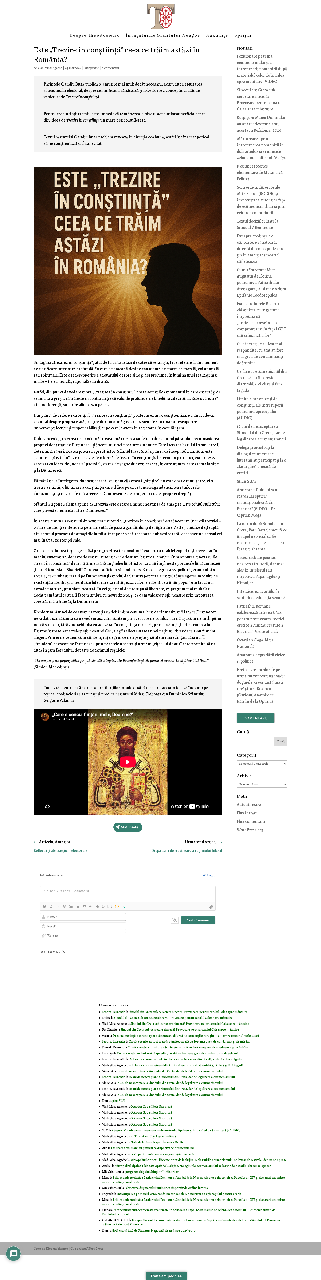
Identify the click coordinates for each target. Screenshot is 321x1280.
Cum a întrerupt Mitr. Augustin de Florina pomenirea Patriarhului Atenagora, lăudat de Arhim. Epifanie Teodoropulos (262, 282)
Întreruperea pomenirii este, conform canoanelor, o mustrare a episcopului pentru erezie (179, 1194)
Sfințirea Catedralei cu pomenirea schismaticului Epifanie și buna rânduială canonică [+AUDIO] (176, 1130)
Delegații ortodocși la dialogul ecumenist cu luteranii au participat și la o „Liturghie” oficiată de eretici (261, 460)
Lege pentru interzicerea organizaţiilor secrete (162, 1154)
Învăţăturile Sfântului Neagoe (163, 36)
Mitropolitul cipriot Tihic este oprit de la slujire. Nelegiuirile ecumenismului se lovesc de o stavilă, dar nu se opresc (208, 1160)
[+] (110, 906)
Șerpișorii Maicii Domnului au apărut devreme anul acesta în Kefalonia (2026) (261, 124)
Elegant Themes (57, 1248)
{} (103, 906)
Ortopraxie (91, 68)
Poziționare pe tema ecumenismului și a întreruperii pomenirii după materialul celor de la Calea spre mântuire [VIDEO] (262, 68)
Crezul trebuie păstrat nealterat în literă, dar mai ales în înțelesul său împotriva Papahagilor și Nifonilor (260, 570)
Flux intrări (247, 813)
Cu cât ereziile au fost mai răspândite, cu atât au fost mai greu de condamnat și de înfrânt (189, 1041)
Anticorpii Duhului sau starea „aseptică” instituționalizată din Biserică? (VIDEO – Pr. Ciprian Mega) (257, 502)
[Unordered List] (77, 906)
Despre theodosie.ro (95, 36)
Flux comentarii (251, 821)
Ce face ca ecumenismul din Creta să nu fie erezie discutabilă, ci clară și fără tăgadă (185, 1059)
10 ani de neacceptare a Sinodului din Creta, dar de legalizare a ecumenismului (261, 433)
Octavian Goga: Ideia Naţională (151, 1106)
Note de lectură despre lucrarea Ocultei (157, 1142)
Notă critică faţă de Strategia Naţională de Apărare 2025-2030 (153, 1230)
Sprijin (242, 36)
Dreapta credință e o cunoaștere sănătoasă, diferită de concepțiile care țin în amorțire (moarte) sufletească (260, 248)
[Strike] (64, 906)
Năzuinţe (217, 36)
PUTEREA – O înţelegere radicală (153, 1136)
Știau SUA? (246, 481)
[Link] (97, 906)
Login (211, 875)
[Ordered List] (71, 906)
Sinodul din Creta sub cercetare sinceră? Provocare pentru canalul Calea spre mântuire (188, 1012)
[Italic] (51, 906)
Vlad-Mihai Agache (50, 68)
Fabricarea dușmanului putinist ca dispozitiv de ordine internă (153, 1148)
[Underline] (58, 906)
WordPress (95, 1248)
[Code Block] (90, 906)
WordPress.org (250, 830)
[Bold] (44, 906)
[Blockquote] (84, 906)
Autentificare (249, 804)
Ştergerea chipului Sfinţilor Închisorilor (152, 1172)
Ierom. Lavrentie (113, 1012)
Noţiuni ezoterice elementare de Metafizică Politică (260, 172)
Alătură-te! (130, 827)
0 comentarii (110, 68)
